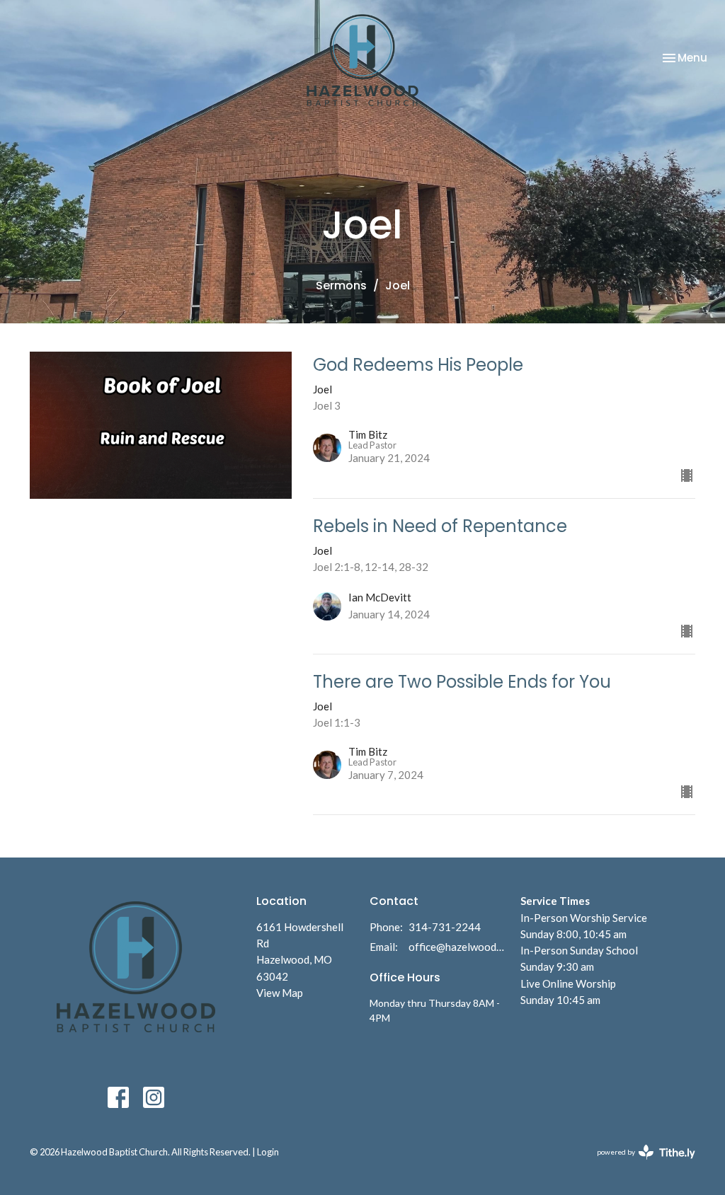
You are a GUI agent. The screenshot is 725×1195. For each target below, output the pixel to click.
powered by (639, 1164)
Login (268, 1152)
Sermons (341, 285)
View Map (279, 992)
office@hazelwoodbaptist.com (457, 946)
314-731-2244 (445, 926)
